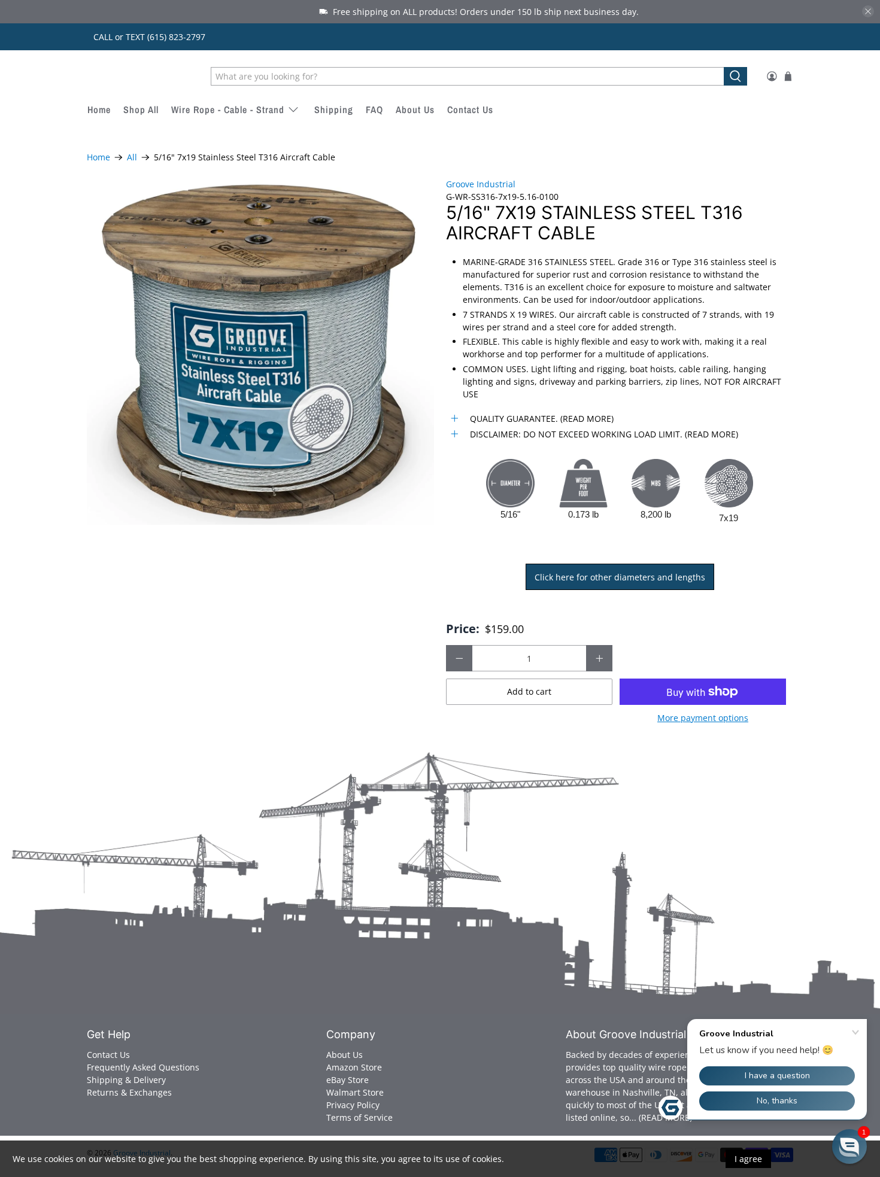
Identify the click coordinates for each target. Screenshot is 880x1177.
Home (99, 109)
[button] (849, 1146)
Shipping (333, 109)
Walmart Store (355, 1092)
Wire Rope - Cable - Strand (227, 109)
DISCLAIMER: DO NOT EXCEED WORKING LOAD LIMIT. (576, 434)
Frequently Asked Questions (143, 1067)
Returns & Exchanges (129, 1092)
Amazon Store (354, 1067)
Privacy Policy (353, 1105)
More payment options (702, 718)
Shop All (141, 109)
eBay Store (347, 1079)
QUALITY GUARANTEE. (514, 418)
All (132, 157)
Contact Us (470, 109)
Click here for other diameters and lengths (620, 577)
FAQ (374, 109)
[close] (868, 11)
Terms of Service (359, 1117)
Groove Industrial (140, 76)
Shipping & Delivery (126, 1079)
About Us (415, 109)
